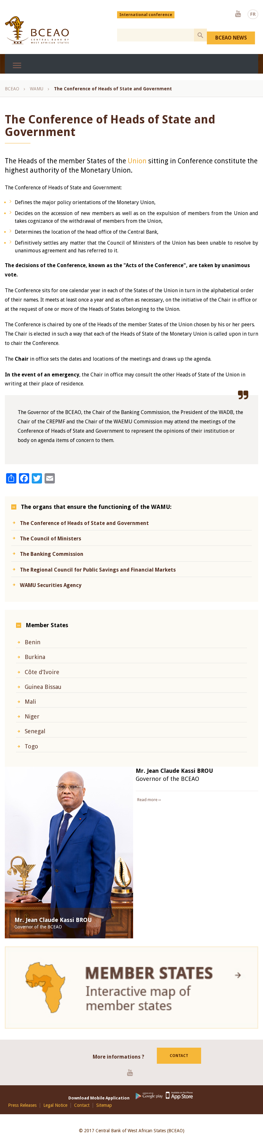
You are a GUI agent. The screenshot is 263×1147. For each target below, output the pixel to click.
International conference (145, 15)
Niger (32, 716)
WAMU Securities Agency (50, 585)
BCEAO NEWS (231, 38)
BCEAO (12, 88)
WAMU (36, 88)
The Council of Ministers (50, 539)
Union (138, 161)
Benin (32, 642)
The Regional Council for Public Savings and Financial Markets (98, 570)
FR (253, 14)
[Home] (37, 30)
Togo (31, 746)
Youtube (238, 14)
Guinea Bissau (43, 686)
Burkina (35, 657)
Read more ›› (149, 799)
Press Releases (22, 1105)
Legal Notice (55, 1105)
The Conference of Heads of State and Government (84, 523)
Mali (30, 701)
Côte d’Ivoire (42, 672)
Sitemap (104, 1105)
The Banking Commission (51, 554)
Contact (179, 1055)
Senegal (35, 731)
